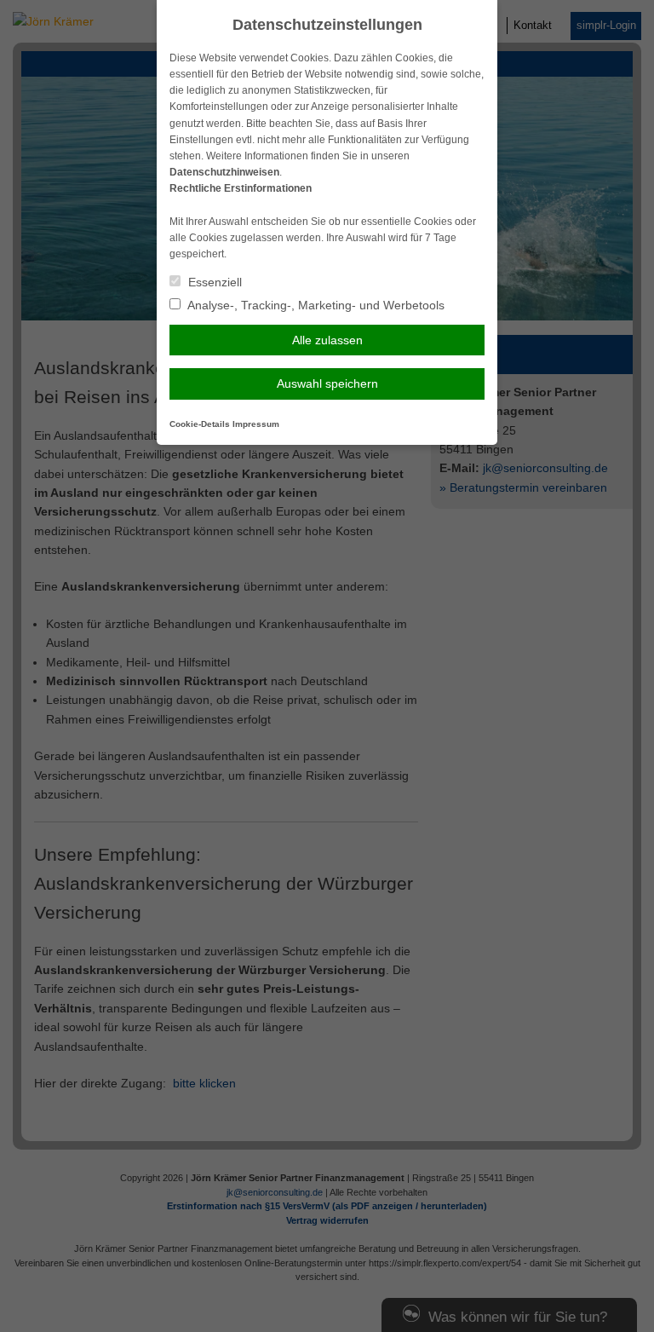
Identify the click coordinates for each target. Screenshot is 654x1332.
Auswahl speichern (327, 383)
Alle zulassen (327, 340)
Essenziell (213, 282)
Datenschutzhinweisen (224, 172)
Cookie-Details (199, 424)
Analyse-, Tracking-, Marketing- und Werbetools (315, 305)
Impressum (255, 424)
